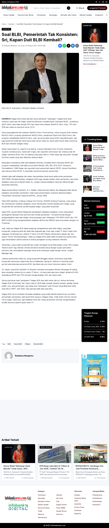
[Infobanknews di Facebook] (96, 2)
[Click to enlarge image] (40, 78)
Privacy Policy (79, 507)
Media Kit (77, 514)
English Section (61, 505)
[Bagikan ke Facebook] (60, 46)
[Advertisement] (40, 322)
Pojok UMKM (60, 508)
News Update (8, 15)
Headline (11, 24)
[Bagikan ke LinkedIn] (73, 46)
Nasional (41, 514)
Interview (59, 514)
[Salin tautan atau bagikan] (77, 46)
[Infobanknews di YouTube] (106, 2)
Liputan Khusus (61, 511)
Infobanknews (97, 495)
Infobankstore (97, 498)
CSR (57, 501)
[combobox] (51, 8)
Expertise (8, 447)
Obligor (27, 344)
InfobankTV (97, 505)
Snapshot (99, 15)
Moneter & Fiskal (44, 501)
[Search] (68, 8)
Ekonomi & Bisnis (44, 508)
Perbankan (41, 15)
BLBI (9, 344)
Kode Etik (77, 504)
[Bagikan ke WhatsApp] (64, 46)
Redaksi (77, 495)
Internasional (42, 517)
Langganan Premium (97, 8)
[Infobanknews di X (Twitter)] (99, 2)
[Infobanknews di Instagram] (103, 2)
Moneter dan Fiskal (68, 15)
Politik (40, 511)
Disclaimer (78, 510)
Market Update (86, 15)
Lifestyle (59, 495)
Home (4, 24)
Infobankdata (97, 501)
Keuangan (53, 15)
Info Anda (59, 498)
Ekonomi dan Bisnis (25, 15)
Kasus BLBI (18, 344)
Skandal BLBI (38, 344)
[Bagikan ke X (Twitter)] (68, 46)
